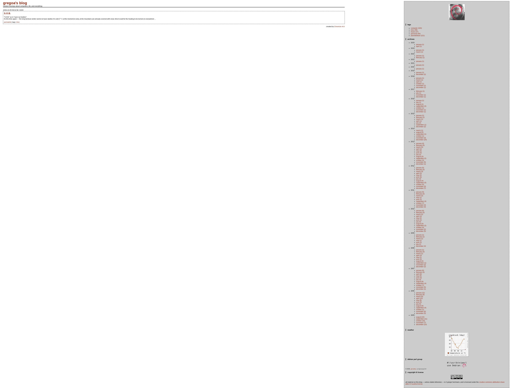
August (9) (419, 282)
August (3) (419, 156)
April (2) (419, 149)
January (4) (420, 143)
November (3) (421, 138)
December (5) (421, 231)
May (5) (419, 276)
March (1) (419, 52)
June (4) (419, 153)
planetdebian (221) (418, 36)
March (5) (419, 147)
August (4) (419, 181)
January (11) (420, 293)
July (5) (418, 222)
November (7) (421, 323)
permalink (7, 22)
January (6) (420, 211)
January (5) (420, 168)
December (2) (421, 74)
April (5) (419, 173)
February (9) (420, 295)
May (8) (419, 300)
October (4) (420, 227)
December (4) (421, 207)
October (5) (420, 184)
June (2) (419, 259)
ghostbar (413, 369)
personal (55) (416, 34)
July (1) (418, 93)
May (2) (419, 218)
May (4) (419, 175)
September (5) (421, 183)
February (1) (420, 58)
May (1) (419, 198)
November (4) (421, 205)
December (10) (421, 324)
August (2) (419, 132)
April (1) (419, 46)
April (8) (419, 274)
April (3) (419, 255)
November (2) (421, 229)
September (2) (421, 106)
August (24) (420, 317)
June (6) (419, 177)
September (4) (421, 201)
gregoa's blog (15, 3)
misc (18, 22)
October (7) (420, 203)
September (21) (421, 319)
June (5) (419, 302)
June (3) (419, 278)
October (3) (420, 160)
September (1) (421, 125)
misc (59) (414, 30)
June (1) (419, 199)
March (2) (419, 196)
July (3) (418, 179)
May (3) (419, 151)
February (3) (420, 170)
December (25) (421, 140)
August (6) (419, 306)
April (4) (419, 216)
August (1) (419, 104)
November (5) (421, 162)
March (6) (419, 296)
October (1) (420, 84)
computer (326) (416, 28)
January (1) (420, 44)
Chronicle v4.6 (339, 26)
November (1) (421, 86)
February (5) (420, 145)
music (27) (414, 32)
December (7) (421, 188)
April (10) (419, 298)
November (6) (421, 311)
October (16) (420, 321)
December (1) (421, 87)
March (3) (419, 171)
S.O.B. (7, 13)
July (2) (418, 123)
